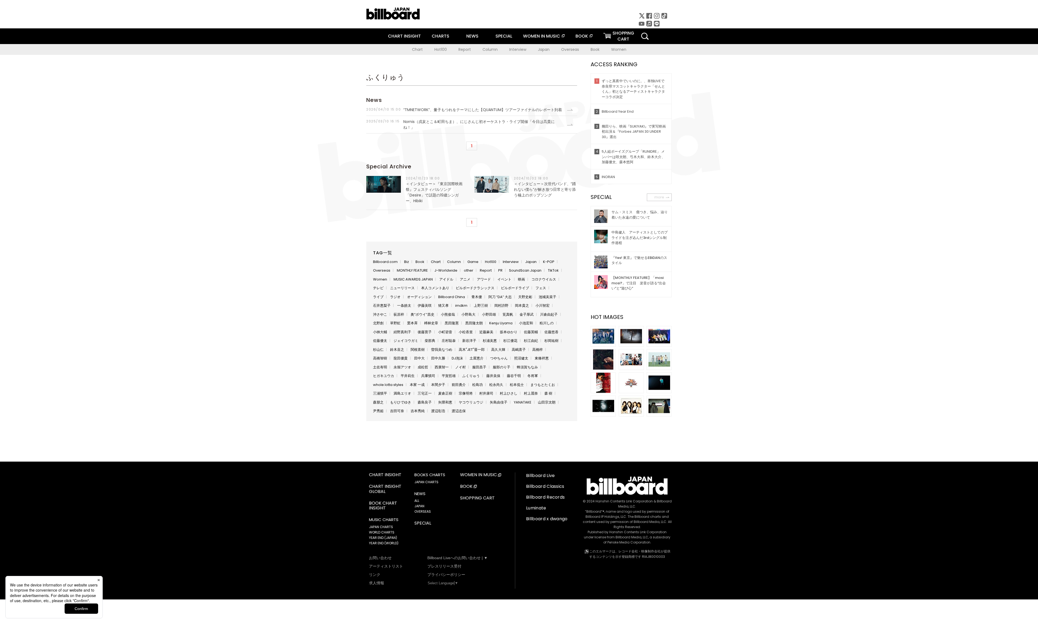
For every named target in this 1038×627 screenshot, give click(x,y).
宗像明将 (466, 393)
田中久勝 (438, 358)
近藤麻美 (486, 332)
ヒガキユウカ (383, 375)
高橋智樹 (380, 358)
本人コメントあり (435, 288)
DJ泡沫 (457, 358)
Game (472, 261)
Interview (517, 49)
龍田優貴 (401, 358)
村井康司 (486, 393)
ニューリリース (402, 288)
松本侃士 (517, 384)
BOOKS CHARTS (429, 474)
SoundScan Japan (525, 270)
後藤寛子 (425, 332)
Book (595, 49)
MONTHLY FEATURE (412, 270)
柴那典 (430, 340)
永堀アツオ (402, 367)
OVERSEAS (422, 511)
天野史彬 (525, 296)
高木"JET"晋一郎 (472, 349)
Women (618, 49)
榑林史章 (431, 323)
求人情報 (376, 583)
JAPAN (419, 506)
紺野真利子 (402, 332)
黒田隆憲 (452, 323)
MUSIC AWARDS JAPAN (413, 279)
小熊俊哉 (448, 314)
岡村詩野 (501, 305)
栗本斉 (412, 323)
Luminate (536, 508)
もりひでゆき (400, 402)
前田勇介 (459, 384)
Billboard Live (540, 475)
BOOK (581, 36)
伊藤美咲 (425, 305)
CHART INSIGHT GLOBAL (385, 489)
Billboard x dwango (547, 519)
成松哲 (423, 367)
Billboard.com (385, 261)
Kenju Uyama (501, 323)
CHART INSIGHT (404, 36)
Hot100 (440, 49)
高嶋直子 (519, 349)
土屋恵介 (477, 358)
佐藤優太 (380, 340)
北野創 (378, 323)
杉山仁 (378, 349)
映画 (521, 279)
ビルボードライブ (515, 288)
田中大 (419, 358)
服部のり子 (501, 367)
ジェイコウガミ (406, 340)
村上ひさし (508, 393)
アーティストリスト (386, 566)
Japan (544, 49)
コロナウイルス (543, 279)
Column (490, 49)
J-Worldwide (445, 270)
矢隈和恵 (445, 402)
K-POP (548, 261)
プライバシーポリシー (446, 574)
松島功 (477, 384)
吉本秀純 (418, 410)
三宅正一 (425, 393)
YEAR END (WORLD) (383, 543)
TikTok (553, 270)
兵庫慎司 (428, 375)
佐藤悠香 (551, 332)
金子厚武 (527, 314)
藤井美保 (493, 375)
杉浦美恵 (490, 340)
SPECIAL (503, 36)
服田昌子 (479, 367)
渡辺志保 (459, 410)
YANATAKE (522, 402)
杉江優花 (510, 340)
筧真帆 (508, 314)
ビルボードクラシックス (475, 288)
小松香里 (466, 332)
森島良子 (425, 402)
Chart (417, 49)
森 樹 (548, 393)
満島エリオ (402, 393)
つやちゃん (499, 358)
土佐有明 (380, 367)
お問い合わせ (380, 558)
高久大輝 (498, 349)
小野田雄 (489, 314)
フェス (540, 288)
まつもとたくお (542, 384)
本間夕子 (438, 384)
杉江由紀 (531, 340)
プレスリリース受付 (444, 566)
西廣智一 (442, 367)
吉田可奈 (397, 410)
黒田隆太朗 (474, 323)
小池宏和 (526, 323)
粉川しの (547, 323)
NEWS (472, 36)
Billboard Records (545, 497)
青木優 (476, 296)
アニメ (465, 279)
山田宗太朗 (546, 402)
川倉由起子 (549, 314)
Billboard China (451, 296)
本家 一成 (417, 384)
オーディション (419, 296)
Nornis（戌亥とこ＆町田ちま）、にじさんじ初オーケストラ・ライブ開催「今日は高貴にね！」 (460, 124)
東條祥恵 (542, 358)
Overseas (570, 49)
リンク (374, 574)
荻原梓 (399, 314)
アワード (484, 279)
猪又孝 (443, 305)
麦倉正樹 (445, 393)
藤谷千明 (514, 375)
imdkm (461, 305)
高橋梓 (537, 349)
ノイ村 (460, 367)
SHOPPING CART (477, 498)
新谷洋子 (469, 340)
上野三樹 (481, 305)
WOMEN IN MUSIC (541, 36)
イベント (504, 279)
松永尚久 (496, 384)
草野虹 (395, 323)
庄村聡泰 (449, 340)
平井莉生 (408, 375)
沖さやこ (380, 314)
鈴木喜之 (397, 349)
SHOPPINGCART (623, 36)
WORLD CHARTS (381, 532)
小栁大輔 (380, 332)
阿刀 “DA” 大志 (500, 296)
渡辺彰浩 (438, 410)
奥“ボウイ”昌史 (422, 314)
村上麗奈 (531, 393)
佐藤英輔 (531, 332)
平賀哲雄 (449, 375)
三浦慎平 (380, 393)
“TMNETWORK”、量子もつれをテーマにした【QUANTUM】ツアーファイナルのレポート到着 (464, 109)
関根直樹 (418, 349)
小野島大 (468, 314)
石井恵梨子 (382, 305)
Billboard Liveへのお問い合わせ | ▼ (457, 558)
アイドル (446, 279)
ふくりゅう (471, 375)
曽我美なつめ (441, 349)
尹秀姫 (378, 410)
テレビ (378, 288)
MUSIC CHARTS (383, 519)
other (468, 270)
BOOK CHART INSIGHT (383, 506)
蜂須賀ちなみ (527, 367)
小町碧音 (445, 332)
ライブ (378, 296)
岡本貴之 (522, 305)
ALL (416, 500)
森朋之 (378, 402)
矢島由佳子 (498, 402)
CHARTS (440, 36)
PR (500, 270)
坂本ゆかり (508, 332)
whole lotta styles (388, 384)
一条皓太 (404, 305)
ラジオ (395, 296)
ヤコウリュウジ (471, 402)
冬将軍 (532, 375)
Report (464, 49)
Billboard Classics (545, 486)
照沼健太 (521, 358)
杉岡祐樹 (551, 340)
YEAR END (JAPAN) (383, 537)
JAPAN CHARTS (381, 527)
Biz (406, 261)
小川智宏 (542, 305)
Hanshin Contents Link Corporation (624, 501)
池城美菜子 (547, 296)
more (659, 197)
